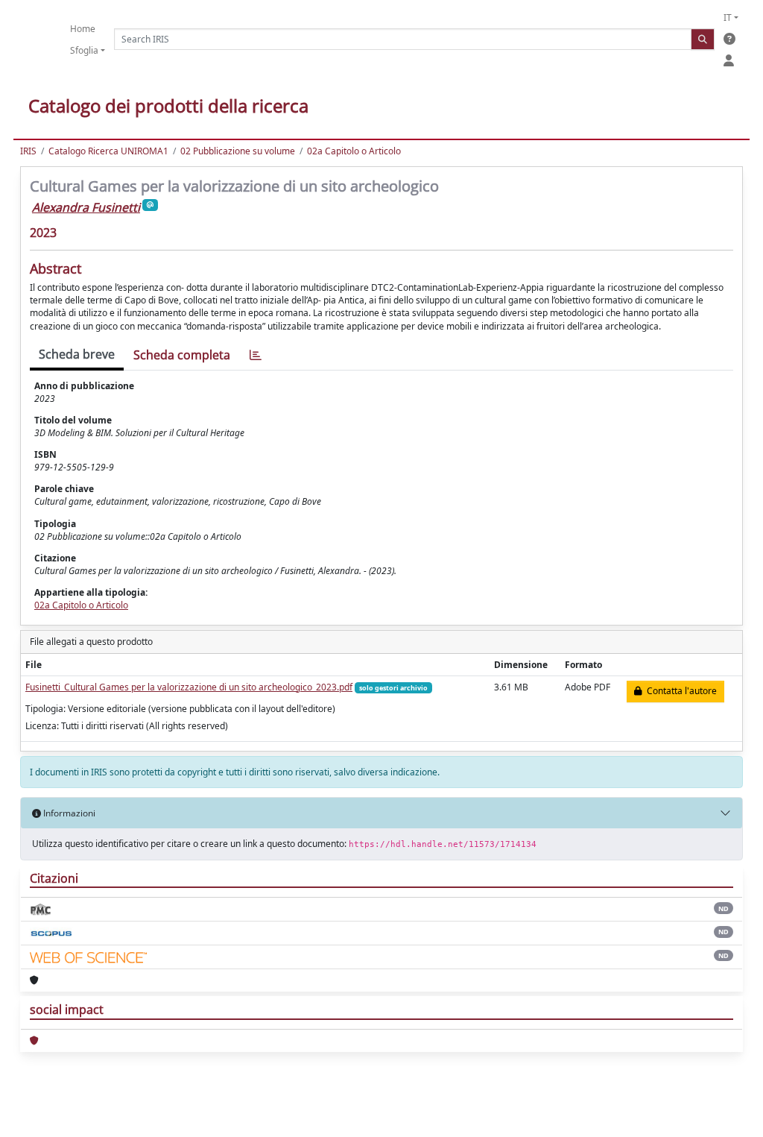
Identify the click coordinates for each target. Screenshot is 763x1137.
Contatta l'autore (679, 690)
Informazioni (68, 813)
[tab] (255, 355)
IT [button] (728, 17)
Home (82, 28)
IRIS (28, 151)
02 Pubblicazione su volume (237, 151)
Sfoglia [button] (84, 50)
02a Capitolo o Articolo (354, 151)
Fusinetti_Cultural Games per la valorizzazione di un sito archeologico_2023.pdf (188, 687)
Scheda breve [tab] (77, 354)
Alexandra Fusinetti (86, 207)
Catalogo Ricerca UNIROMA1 (108, 151)
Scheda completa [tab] (181, 355)
